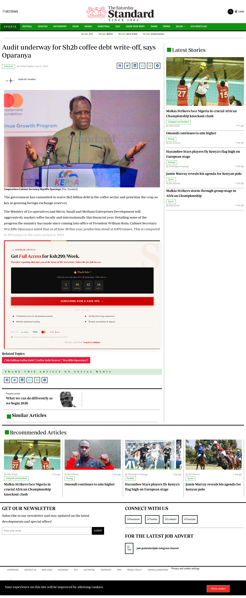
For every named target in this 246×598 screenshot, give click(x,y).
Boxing (88, 27)
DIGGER (179, 27)
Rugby (75, 27)
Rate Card (47, 570)
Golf (117, 27)
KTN (88, 34)
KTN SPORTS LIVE (199, 27)
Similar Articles (29, 415)
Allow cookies (218, 588)
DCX (76, 570)
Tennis (153, 27)
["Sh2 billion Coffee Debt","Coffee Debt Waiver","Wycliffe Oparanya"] (46, 360)
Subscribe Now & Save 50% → (82, 301)
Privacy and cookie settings (185, 568)
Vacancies (63, 570)
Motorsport (60, 27)
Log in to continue (92, 342)
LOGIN (240, 11)
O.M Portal (89, 570)
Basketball (104, 27)
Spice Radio (129, 34)
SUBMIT (98, 531)
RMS (119, 570)
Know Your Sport (135, 27)
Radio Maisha (155, 34)
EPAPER (166, 27)
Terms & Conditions (158, 570)
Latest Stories (189, 50)
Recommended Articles (38, 432)
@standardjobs (149, 548)
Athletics (43, 27)
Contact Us (30, 570)
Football (27, 27)
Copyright (106, 570)
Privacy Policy (134, 570)
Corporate (13, 570)
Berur (107, 34)
